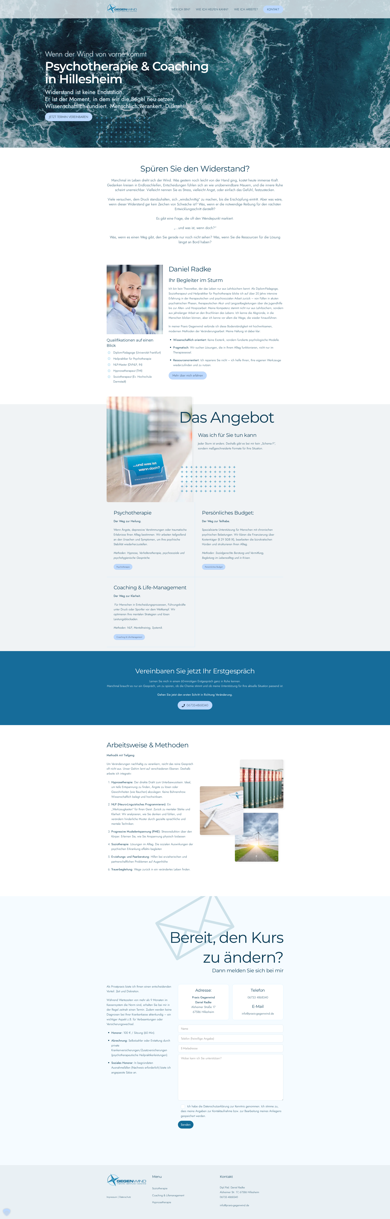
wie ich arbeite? (246, 9)
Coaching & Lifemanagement (168, 1195)
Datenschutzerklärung (216, 1106)
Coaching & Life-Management (129, 637)
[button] (6, 1212)
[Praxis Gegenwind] (122, 11)
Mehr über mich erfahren (187, 375)
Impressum (112, 1197)
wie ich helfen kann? (212, 9)
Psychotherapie (123, 566)
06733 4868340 (258, 997)
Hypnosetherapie (161, 1202)
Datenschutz (125, 1197)
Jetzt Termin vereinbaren (68, 117)
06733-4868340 (197, 705)
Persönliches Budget (214, 566)
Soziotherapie (159, 1188)
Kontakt (273, 9)
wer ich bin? (180, 9)
